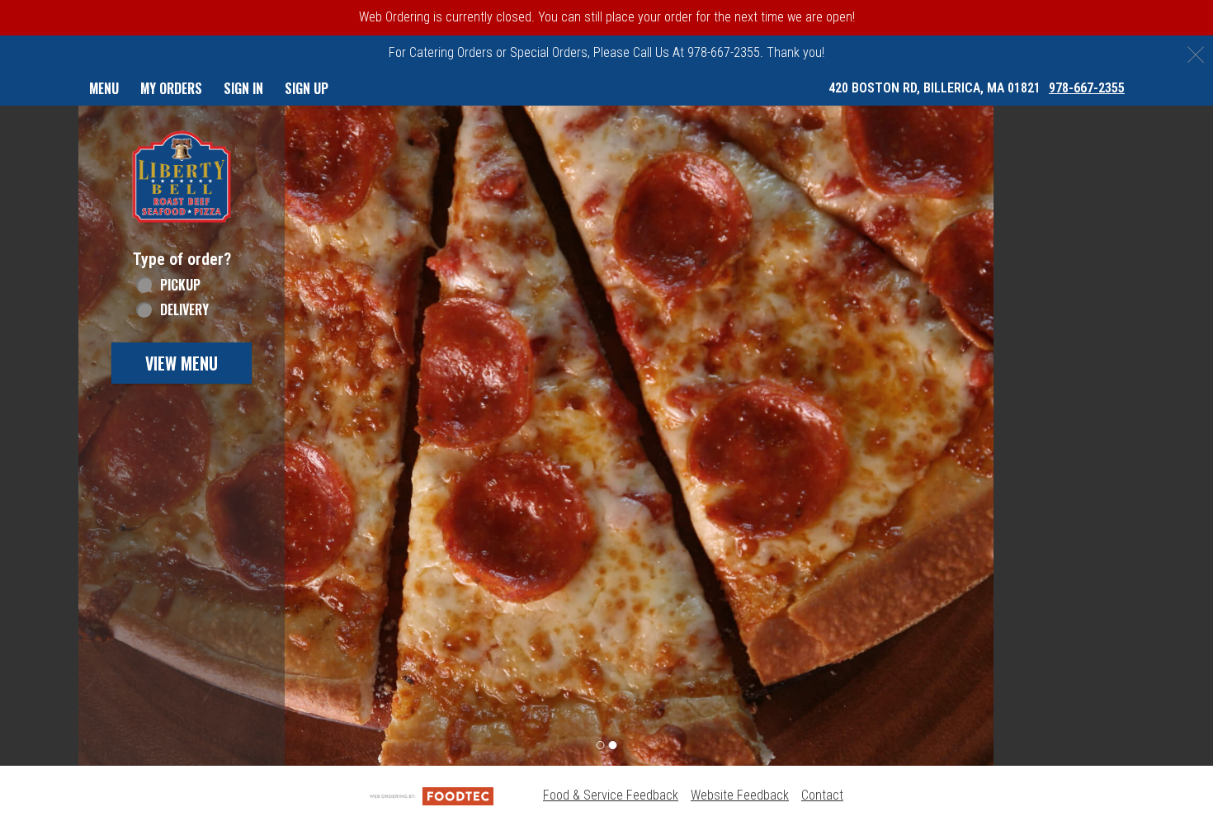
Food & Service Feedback (610, 795)
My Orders (171, 88)
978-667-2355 (1087, 88)
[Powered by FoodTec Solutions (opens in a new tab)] (431, 795)
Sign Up (306, 88)
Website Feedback (740, 795)
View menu (181, 363)
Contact (822, 795)
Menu (104, 88)
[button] (181, 176)
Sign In (243, 88)
